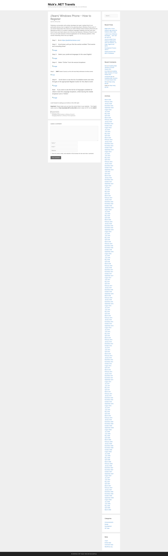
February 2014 (108, 339)
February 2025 (108, 119)
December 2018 (109, 245)
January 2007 (108, 489)
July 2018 (107, 255)
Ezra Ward (107, 71)
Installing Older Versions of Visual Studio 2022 (111, 67)
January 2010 (108, 419)
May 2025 (107, 113)
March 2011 (108, 391)
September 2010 (109, 403)
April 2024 (107, 135)
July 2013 (107, 347)
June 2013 (107, 349)
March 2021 (108, 195)
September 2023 (109, 149)
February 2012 (108, 371)
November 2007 (109, 469)
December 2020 (109, 201)
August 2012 (108, 365)
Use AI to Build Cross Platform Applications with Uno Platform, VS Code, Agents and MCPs (110, 43)
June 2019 (107, 235)
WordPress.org (108, 546)
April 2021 (107, 193)
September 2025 (109, 107)
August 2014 (108, 327)
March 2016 (108, 295)
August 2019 (108, 231)
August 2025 (108, 109)
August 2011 (108, 381)
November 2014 (109, 321)
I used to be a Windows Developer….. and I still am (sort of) (111, 35)
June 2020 (107, 213)
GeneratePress (93, 553)
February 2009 (108, 441)
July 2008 (107, 453)
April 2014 (107, 335)
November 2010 (109, 399)
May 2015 (107, 311)
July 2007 (107, 477)
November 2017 (109, 271)
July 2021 (107, 187)
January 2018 (108, 267)
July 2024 (107, 129)
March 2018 (108, 263)
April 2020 (107, 217)
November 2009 (109, 423)
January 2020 (108, 223)
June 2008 (107, 455)
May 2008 (107, 457)
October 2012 (108, 363)
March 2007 (108, 485)
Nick (106, 65)
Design (106, 524)
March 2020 (108, 219)
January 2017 (108, 287)
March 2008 (108, 461)
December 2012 (109, 359)
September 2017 (109, 275)
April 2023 (107, 159)
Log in (106, 540)
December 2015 (109, 301)
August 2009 (108, 429)
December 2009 (109, 421)
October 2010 (108, 401)
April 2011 (107, 389)
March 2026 (108, 99)
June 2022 (107, 171)
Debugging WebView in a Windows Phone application (63, 115)
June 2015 (107, 309)
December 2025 (109, 105)
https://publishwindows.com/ (71, 40)
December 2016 (109, 289)
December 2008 (109, 445)
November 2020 (109, 203)
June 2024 (107, 131)
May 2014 (107, 333)
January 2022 (108, 177)
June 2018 (107, 257)
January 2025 (108, 121)
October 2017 (108, 273)
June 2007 (107, 479)
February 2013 (108, 355)
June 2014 (107, 331)
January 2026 (108, 103)
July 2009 (107, 431)
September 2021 (109, 183)
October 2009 (108, 425)
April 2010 (107, 413)
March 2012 (108, 369)
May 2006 (107, 505)
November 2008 (109, 447)
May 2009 (107, 435)
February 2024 (108, 139)
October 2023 (108, 147)
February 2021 (108, 197)
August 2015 (108, 305)
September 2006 (109, 497)
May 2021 (107, 191)
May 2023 (107, 157)
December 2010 (109, 397)
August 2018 (108, 253)
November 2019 (109, 227)
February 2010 (108, 417)
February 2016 (108, 297)
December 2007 (109, 467)
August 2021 (108, 185)
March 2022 (108, 175)
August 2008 (108, 451)
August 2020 (108, 209)
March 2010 (108, 415)
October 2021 (108, 181)
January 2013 (108, 357)
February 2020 (108, 221)
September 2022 (109, 169)
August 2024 (108, 127)
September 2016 (109, 293)
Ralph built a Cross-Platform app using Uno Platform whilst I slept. (111, 30)
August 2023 (108, 151)
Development (108, 526)
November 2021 (109, 179)
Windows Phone (55, 112)
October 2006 (108, 495)
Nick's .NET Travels (61, 4)
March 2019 (108, 241)
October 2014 (108, 323)
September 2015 (109, 303)
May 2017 (107, 281)
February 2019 (108, 243)
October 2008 (108, 449)
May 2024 (107, 133)
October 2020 (108, 205)
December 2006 (109, 491)
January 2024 (108, 141)
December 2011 (109, 375)
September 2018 (109, 251)
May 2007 (107, 481)
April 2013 (107, 351)
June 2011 (107, 385)
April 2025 (107, 115)
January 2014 (108, 341)
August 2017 (108, 277)
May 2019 (107, 237)
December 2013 (109, 343)
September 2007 (109, 473)
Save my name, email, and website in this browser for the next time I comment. (73, 153)
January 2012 (108, 373)
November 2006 (109, 493)
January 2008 (108, 465)
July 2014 (107, 329)
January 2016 (108, 299)
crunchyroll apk (109, 76)
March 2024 (108, 137)
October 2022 (108, 167)
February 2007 (108, 487)
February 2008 (108, 463)
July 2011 (107, 383)
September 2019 (109, 229)
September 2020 (109, 207)
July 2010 (107, 407)
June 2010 (107, 409)
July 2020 (107, 211)
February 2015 (108, 317)
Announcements (55, 111)
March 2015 (108, 315)
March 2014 (108, 337)
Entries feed (108, 542)
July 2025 (107, 111)
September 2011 (109, 379)
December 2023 (109, 143)
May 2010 (107, 411)
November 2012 (109, 361)
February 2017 (108, 285)
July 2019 (107, 233)
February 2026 (108, 101)
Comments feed (109, 544)
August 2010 (108, 405)
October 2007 (108, 471)
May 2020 (107, 215)
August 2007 (108, 475)
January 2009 (108, 443)
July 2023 (107, 153)
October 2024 (108, 125)
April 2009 (107, 437)
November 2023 (109, 145)
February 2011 (108, 393)
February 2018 (108, 265)
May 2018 (107, 259)
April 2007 (107, 483)
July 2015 (107, 307)
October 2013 (108, 345)
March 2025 (108, 117)
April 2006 (107, 507)
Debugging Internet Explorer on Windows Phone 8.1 (63, 114)
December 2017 (109, 269)
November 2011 (109, 377)
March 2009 (108, 439)
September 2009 (109, 427)
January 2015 (108, 319)
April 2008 (107, 459)
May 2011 (107, 387)
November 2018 (109, 247)
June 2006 (107, 503)
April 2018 (107, 261)
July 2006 (107, 501)
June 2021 (107, 189)
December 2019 (109, 225)
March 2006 (108, 509)
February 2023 (108, 161)
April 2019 (107, 239)
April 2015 (107, 313)
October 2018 (108, 249)
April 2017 (107, 283)
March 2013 (108, 353)
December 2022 (109, 165)
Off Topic (107, 528)
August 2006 (108, 499)
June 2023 (107, 155)
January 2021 (108, 199)
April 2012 (107, 367)
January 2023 (108, 163)
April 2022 (107, 173)
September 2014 (109, 325)
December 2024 (109, 123)
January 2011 (108, 395)
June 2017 (107, 279)
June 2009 (107, 433)
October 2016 (108, 291)
